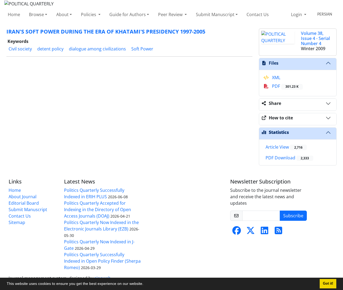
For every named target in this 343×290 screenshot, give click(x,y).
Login (297, 14)
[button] (145, 284)
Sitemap (17, 222)
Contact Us (258, 14)
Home (14, 14)
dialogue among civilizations (97, 49)
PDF (285, 86)
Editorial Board (24, 203)
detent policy (50, 49)
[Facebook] (236, 232)
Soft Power (142, 49)
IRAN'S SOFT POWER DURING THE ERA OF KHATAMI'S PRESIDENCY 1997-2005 (105, 31)
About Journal (22, 197)
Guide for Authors (127, 14)
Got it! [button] (328, 283)
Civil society (20, 49)
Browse (36, 14)
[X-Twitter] (250, 232)
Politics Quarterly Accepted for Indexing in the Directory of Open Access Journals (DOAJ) (97, 209)
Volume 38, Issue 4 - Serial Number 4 (315, 38)
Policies (89, 14)
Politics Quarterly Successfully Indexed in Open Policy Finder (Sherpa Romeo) (102, 261)
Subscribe (293, 216)
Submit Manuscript (215, 14)
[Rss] (278, 232)
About (62, 14)
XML (275, 77)
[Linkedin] (264, 232)
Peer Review (171, 14)
